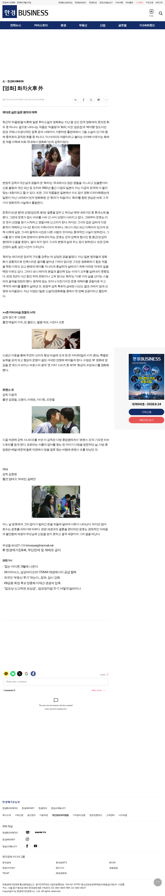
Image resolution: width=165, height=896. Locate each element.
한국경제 (6, 862)
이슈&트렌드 (147, 25)
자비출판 (129, 2)
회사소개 (6, 815)
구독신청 (149, 2)
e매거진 (159, 2)
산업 (102, 25)
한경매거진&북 (8, 2)
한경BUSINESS (15, 81)
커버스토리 (41, 25)
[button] (151, 13)
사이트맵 (123, 815)
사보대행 (119, 2)
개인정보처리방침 (60, 815)
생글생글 (113, 867)
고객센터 (110, 815)
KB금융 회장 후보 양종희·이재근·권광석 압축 (32, 583)
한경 (65, 2)
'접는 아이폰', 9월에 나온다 (21, 566)
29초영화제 (61, 873)
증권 (63, 25)
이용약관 (43, 815)
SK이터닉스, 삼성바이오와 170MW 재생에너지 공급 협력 (40, 572)
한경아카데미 (8, 867)
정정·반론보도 (95, 815)
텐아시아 (60, 867)
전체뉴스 (15, 25)
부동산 (83, 25)
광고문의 (31, 815)
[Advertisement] (82, 54)
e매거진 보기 (147, 420)
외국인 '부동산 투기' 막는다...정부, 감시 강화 (32, 577)
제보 (139, 2)
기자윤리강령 (79, 815)
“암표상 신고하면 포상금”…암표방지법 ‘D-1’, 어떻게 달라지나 (42, 588)
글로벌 (122, 25)
